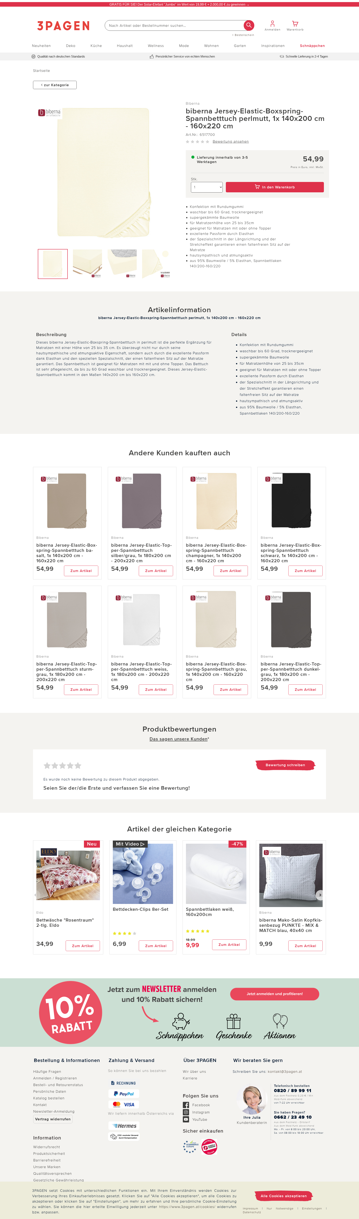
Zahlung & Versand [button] (132, 1060)
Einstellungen (312, 1208)
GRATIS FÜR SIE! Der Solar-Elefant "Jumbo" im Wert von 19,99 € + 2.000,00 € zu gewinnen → (179, 4)
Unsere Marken (47, 1167)
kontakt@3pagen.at (285, 1071)
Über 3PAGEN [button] (199, 1060)
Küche (96, 45)
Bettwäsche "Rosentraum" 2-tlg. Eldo (65, 922)
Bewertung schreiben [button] (285, 765)
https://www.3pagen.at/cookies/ (187, 1206)
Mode (184, 45)
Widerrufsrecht (46, 1147)
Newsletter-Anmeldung (54, 1111)
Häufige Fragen (47, 1071)
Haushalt (125, 45)
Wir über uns (194, 1071)
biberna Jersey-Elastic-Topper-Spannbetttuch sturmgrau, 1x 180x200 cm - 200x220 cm (66, 672)
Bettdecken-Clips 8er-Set (140, 909)
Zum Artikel (81, 570)
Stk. (194, 179)
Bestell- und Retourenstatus (58, 1085)
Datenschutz (252, 1212)
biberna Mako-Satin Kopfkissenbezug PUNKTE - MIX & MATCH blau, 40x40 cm (290, 925)
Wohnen (211, 45)
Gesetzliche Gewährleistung (58, 1180)
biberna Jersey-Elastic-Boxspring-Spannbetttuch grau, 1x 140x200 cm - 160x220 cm (216, 672)
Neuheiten (41, 45)
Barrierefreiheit (47, 1160)
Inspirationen (273, 45)
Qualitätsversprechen (52, 1173)
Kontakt (40, 1104)
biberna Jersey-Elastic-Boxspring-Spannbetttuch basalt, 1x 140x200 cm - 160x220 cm (66, 553)
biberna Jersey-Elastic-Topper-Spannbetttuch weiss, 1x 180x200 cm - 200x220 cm (141, 672)
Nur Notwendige (280, 1208)
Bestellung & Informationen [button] (67, 1060)
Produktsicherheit (49, 1153)
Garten (240, 45)
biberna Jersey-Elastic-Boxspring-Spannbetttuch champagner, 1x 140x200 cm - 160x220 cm (216, 553)
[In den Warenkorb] (275, 179)
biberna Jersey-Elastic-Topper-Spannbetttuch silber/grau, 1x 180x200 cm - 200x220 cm (141, 553)
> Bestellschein (243, 35)
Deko (70, 45)
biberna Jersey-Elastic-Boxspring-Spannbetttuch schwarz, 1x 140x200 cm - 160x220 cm (291, 553)
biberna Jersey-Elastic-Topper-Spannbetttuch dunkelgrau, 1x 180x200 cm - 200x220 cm (291, 672)
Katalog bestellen (49, 1098)
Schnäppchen (312, 45)
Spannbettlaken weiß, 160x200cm (210, 912)
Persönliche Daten (49, 1091)
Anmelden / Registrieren (55, 1078)
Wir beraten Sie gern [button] (258, 1060)
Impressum (250, 1208)
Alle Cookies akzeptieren (284, 1196)
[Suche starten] (249, 25)
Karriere (190, 1078)
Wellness (156, 45)
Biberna (193, 103)
